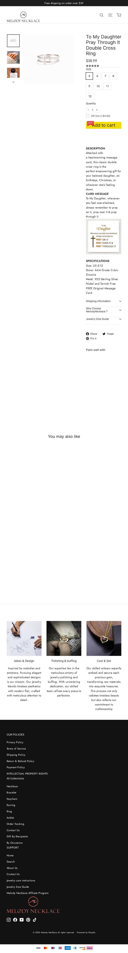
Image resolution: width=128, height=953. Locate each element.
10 (98, 86)
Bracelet (11, 792)
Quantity (91, 103)
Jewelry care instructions (21, 880)
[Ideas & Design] (24, 638)
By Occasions (14, 843)
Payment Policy (16, 767)
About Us (12, 868)
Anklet (10, 818)
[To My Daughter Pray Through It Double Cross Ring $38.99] (90, 381)
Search (11, 862)
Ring (9, 811)
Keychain (12, 799)
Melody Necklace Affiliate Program (27, 893)
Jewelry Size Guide (97, 319)
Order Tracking (15, 824)
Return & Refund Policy (20, 761)
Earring (11, 805)
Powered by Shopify (86, 932)
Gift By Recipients (17, 836)
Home (10, 855)
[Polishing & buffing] (63, 638)
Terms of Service (16, 749)
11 (107, 86)
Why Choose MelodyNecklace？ (97, 310)
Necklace (12, 786)
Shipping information (98, 301)
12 (90, 96)
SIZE (88, 69)
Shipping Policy (16, 755)
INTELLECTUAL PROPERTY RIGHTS (27, 774)
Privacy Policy (15, 742)
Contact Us (13, 830)
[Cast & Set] (103, 638)
